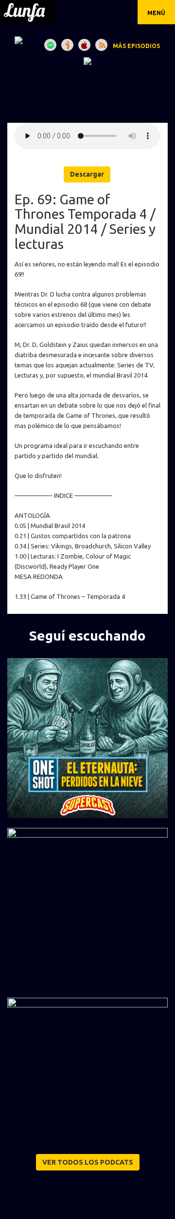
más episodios (136, 46)
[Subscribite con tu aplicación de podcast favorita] (101, 45)
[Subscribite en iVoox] (67, 45)
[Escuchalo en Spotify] (50, 45)
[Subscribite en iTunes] (84, 45)
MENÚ (156, 13)
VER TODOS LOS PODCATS (87, 1162)
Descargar (87, 174)
